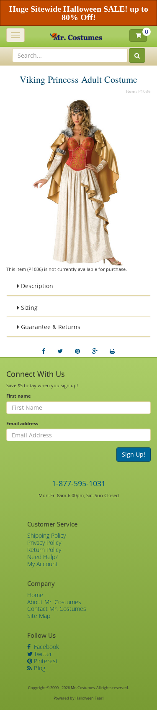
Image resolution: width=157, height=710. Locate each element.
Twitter (42, 654)
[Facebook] (43, 351)
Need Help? (42, 557)
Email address (22, 423)
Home (35, 595)
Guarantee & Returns (49, 327)
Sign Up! (133, 454)
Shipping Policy (46, 535)
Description (36, 286)
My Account (42, 564)
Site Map (38, 616)
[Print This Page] (112, 351)
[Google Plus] (95, 351)
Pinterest (45, 661)
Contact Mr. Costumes (56, 609)
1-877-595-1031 (79, 483)
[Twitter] (60, 351)
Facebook (45, 647)
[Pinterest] (77, 351)
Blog (38, 668)
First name (18, 396)
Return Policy (44, 550)
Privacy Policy (44, 543)
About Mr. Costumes (54, 602)
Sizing (28, 308)
